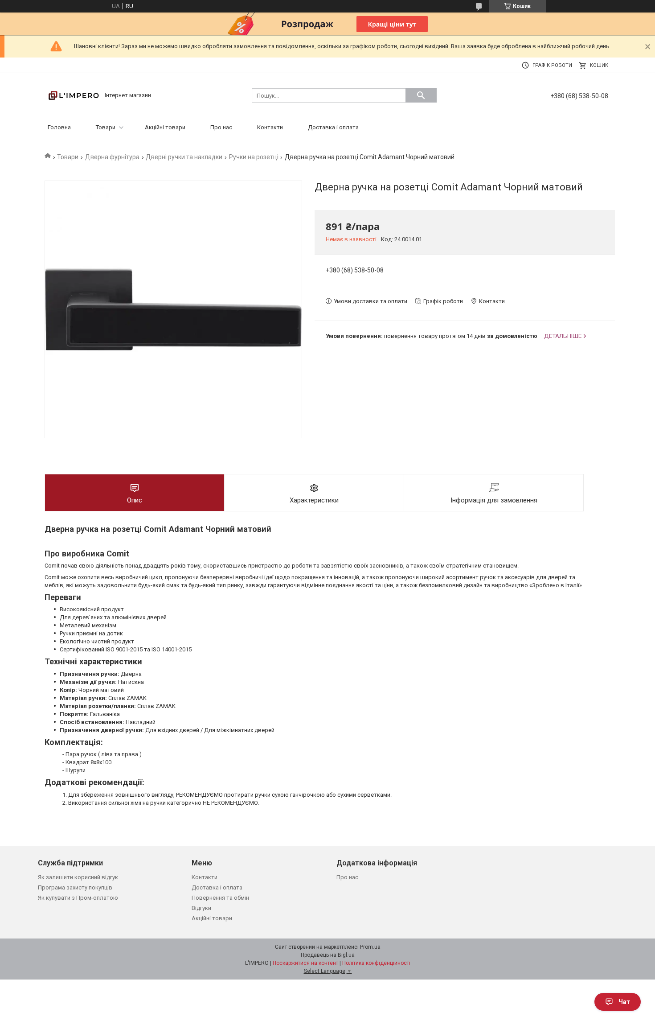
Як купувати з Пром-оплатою (78, 897)
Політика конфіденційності (376, 963)
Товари (105, 127)
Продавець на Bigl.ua (328, 955)
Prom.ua (370, 947)
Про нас (221, 127)
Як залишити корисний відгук (78, 877)
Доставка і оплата (333, 127)
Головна (59, 127)
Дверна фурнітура (112, 157)
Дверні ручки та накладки (184, 157)
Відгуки (201, 908)
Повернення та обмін (220, 897)
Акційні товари (165, 127)
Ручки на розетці (253, 157)
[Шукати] (421, 95)
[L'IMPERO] (73, 94)
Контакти (270, 127)
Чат (624, 1001)
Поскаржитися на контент (305, 963)
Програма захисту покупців (75, 887)
